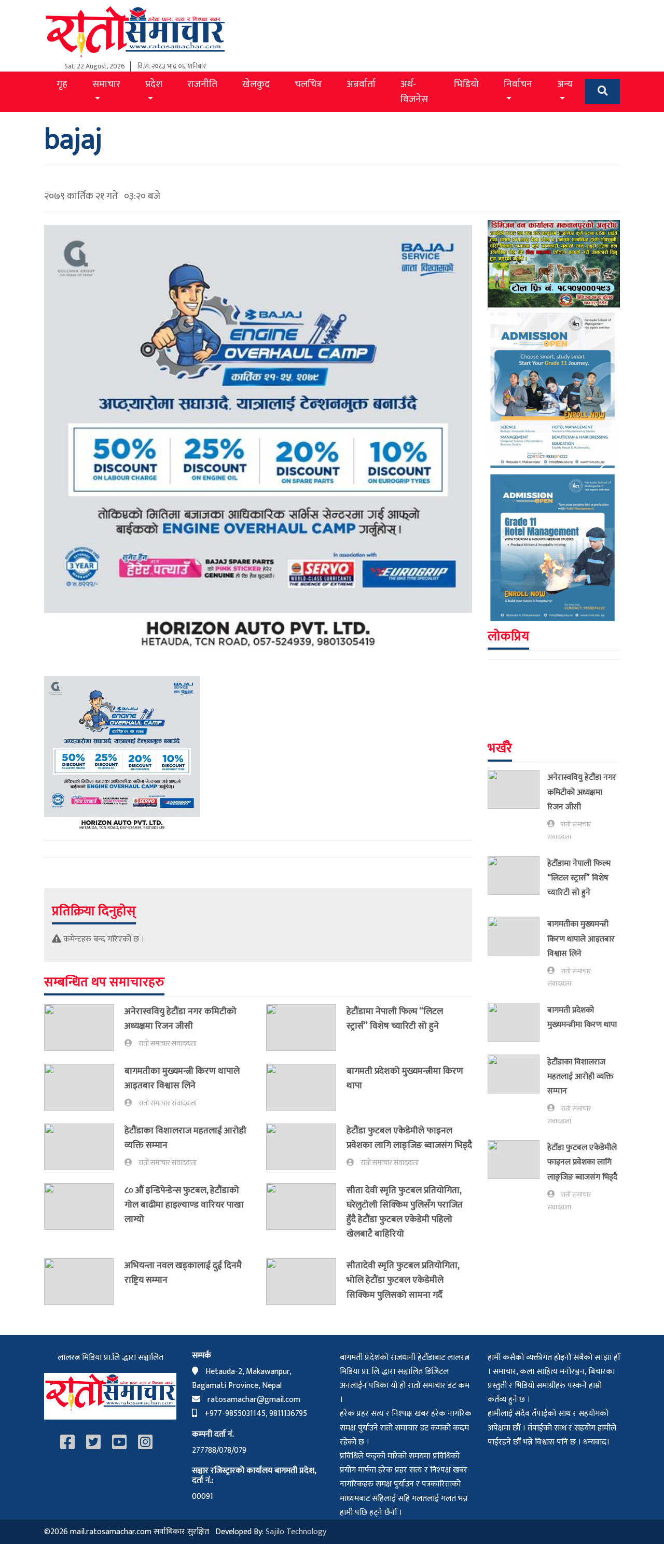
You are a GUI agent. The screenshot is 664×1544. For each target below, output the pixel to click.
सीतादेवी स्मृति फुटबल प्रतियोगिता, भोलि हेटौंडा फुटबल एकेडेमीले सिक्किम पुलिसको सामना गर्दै (403, 1280)
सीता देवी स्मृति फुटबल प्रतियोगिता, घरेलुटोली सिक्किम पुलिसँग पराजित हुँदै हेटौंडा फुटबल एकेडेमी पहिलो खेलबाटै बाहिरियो (405, 1212)
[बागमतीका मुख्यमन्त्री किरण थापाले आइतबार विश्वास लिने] (84, 1087)
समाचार (106, 84)
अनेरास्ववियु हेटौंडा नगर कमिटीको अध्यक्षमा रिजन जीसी (181, 1018)
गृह (62, 84)
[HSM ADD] (554, 466)
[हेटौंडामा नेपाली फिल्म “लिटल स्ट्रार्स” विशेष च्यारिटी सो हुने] (306, 1027)
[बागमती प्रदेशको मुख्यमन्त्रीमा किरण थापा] (306, 1087)
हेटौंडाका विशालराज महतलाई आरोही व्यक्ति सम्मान (185, 1138)
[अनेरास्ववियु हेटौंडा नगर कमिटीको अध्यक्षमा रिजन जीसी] (84, 1027)
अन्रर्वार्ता (361, 84)
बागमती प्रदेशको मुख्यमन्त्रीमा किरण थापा (405, 1078)
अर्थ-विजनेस (414, 91)
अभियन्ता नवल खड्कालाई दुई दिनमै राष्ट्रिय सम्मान (183, 1272)
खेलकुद (256, 84)
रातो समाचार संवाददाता (168, 1043)
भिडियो (466, 84)
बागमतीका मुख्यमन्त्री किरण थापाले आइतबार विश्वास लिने (182, 1078)
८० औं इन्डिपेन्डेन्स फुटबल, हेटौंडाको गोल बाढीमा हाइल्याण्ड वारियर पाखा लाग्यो (184, 1205)
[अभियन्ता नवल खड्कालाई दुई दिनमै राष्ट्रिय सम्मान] (84, 1281)
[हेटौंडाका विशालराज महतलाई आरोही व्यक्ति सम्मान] (84, 1147)
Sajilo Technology (296, 1532)
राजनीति (202, 84)
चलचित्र (308, 84)
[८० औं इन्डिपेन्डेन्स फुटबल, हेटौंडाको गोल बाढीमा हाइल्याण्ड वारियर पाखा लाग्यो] (84, 1207)
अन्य (565, 84)
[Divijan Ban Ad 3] (554, 263)
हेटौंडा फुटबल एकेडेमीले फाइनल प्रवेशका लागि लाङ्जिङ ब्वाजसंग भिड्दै (409, 1138)
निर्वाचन (518, 84)
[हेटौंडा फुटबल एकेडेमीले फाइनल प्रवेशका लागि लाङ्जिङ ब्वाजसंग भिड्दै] (306, 1147)
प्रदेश (153, 84)
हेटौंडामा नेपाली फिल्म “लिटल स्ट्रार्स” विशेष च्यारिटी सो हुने (395, 1018)
